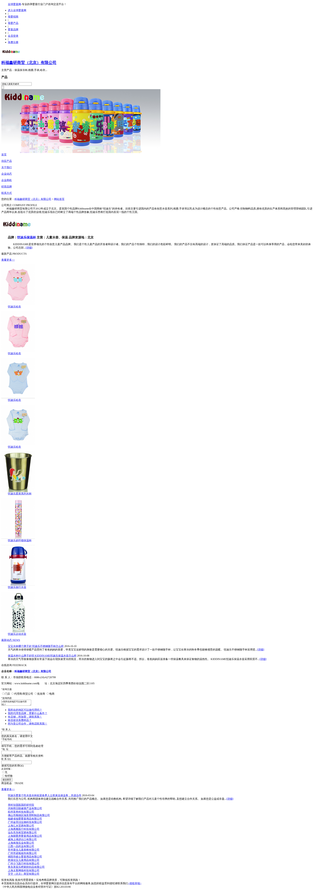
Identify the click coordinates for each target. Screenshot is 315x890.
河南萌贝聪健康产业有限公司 (25, 808)
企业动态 (6, 173)
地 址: (5, 749)
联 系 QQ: (6, 759)
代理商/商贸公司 (23, 693)
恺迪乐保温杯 (26, 237)
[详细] (29, 247)
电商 (51, 693)
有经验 (9, 775)
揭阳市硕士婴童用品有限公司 (25, 856)
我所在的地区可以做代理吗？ (25, 709)
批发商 (41, 693)
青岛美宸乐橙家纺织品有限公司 (26, 867)
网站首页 (59, 199)
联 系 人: (6, 729)
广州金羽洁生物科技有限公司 (25, 822)
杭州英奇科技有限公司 (21, 811)
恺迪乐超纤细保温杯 (20, 540)
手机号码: (6, 739)
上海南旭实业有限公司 (21, 842)
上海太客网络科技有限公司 (23, 870)
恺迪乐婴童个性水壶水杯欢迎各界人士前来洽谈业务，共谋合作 (44, 795)
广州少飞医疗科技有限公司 (23, 863)
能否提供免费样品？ (20, 720)
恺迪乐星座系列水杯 (20, 493)
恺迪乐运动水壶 (17, 634)
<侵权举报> (134, 883)
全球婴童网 (14, 4)
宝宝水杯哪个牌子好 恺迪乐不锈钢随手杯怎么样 (36, 646)
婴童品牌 (13, 29)
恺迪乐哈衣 (14, 306)
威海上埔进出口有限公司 (22, 839)
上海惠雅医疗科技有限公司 (23, 829)
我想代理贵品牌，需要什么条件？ (27, 713)
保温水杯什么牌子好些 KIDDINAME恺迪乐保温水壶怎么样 (42, 655)
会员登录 (13, 35)
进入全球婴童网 (17, 10)
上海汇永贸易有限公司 (21, 825)
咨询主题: (6, 689)
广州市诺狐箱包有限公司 (22, 853)
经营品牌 (6, 186)
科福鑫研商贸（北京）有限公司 (28, 62)
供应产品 (6, 161)
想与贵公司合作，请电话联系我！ (27, 723)
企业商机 (6, 180)
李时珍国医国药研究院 (21, 804)
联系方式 (6, 193)
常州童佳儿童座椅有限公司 (23, 849)
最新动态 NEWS (10, 640)
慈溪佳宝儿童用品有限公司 (23, 860)
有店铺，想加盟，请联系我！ (25, 716)
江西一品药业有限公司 (21, 846)
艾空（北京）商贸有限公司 (23, 873)
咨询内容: (6, 698)
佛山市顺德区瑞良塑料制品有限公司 (29, 815)
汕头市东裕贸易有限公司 (22, 832)
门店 (7, 693)
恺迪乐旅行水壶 (17, 587)
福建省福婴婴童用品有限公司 (25, 818)
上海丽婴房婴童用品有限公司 (25, 836)
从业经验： (7, 769)
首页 (4, 154)
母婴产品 (13, 23)
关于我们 (6, 167)
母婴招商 (13, 16)
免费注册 (13, 42)
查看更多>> (8, 259)
